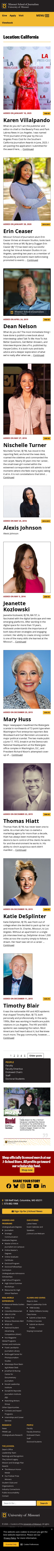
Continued (28, 149)
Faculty (9, 1065)
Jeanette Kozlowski (16, 606)
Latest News (32, 1223)
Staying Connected (34, 1331)
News (4, 1428)
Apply (13, 15)
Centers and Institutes (11, 1344)
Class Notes (31, 1314)
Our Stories (32, 1220)
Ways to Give (32, 1301)
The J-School (8, 1446)
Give (4, 15)
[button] (29, 1544)
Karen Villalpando (26, 120)
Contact (5, 1496)
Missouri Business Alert (14, 1321)
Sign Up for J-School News (28, 1211)
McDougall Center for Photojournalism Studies (13, 1357)
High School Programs (11, 1280)
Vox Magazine (10, 1337)
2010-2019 (46, 224)
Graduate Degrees (9, 1240)
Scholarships (7, 1277)
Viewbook (7, 22)
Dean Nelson (20, 326)
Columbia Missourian (13, 1311)
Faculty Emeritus (14, 1068)
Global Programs (9, 1341)
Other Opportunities (10, 1407)
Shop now (27, 1170)
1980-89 (47, 113)
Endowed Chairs (14, 1072)
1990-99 (47, 438)
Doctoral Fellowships (13, 1267)
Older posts (35, 1055)
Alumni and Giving (36, 1297)
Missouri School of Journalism (23, 4)
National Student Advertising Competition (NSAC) (13, 1331)
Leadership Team (9, 1453)
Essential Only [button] (11, 1544)
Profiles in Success (34, 1321)
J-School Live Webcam (36, 1233)
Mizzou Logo (4, 6)
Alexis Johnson (22, 527)
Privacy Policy (10, 1538)
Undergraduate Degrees (12, 1227)
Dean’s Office (7, 1449)
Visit (21, 15)
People (30, 1425)
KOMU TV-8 (9, 1318)
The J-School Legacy (10, 1459)
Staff (8, 1075)
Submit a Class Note (37, 1318)
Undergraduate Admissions (13, 1273)
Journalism (9, 1230)
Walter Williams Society (38, 1311)
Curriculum (6, 1270)
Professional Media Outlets (13, 1304)
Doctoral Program (12, 1263)
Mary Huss (17, 719)
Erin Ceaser (18, 231)
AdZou (7, 1308)
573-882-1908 (11, 1203)
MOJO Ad (8, 1324)
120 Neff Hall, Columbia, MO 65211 (23, 1200)
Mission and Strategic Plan (13, 1463)
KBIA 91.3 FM (10, 1314)
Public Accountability (10, 1492)
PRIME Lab (6, 1432)
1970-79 (47, 712)
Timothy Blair (21, 1005)
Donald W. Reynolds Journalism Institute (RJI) (13, 1394)
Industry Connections (11, 1489)
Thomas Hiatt (21, 821)
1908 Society (34, 1308)
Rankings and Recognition (12, 1456)
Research (6, 1425)
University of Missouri (18, 7)
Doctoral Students (15, 1078)
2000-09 (47, 597)
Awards (5, 1466)
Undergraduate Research (12, 1435)
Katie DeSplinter (24, 916)
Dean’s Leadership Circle (37, 1304)
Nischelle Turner (24, 445)
